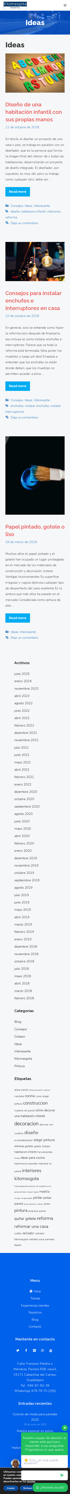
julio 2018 (21, 968)
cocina (30, 1095)
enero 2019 (23, 939)
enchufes (17, 406)
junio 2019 (22, 902)
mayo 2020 (22, 828)
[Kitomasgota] (14, 5)
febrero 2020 (24, 843)
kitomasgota (26, 1179)
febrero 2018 (24, 998)
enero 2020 (23, 851)
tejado (17, 1245)
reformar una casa (31, 1226)
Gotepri (19, 1036)
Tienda (35, 1298)
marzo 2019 (23, 924)
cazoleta (19, 1096)
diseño (15, 211)
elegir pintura (44, 1140)
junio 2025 (22, 674)
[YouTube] (50, 1350)
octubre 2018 (24, 961)
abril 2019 (22, 917)
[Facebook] (26, 1350)
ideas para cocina (33, 1158)
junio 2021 (22, 755)
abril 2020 (22, 836)
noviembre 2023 (26, 688)
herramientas (45, 1152)
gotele (37, 1146)
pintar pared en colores (33, 1204)
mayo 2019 (22, 910)
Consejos (17, 206)
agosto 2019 (23, 887)
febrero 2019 (24, 932)
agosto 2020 (23, 814)
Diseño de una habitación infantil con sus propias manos (33, 112)
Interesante (42, 206)
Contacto (35, 1326)
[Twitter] (18, 1350)
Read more (17, 191)
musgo (17, 1198)
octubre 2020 (24, 799)
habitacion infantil (33, 211)
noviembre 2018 (26, 954)
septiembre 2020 (27, 806)
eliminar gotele (23, 1146)
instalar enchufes (37, 406)
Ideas (28, 206)
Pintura (19, 1066)
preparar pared (37, 1211)
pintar (37, 1197)
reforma (11, 217)
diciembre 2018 (25, 946)
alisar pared (21, 1090)
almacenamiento (36, 1090)
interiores (53, 211)
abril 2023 (22, 696)
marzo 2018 (23, 991)
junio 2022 (22, 711)
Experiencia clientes (35, 1305)
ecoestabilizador (23, 1140)
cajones (47, 1090)
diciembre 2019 (25, 858)
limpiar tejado (32, 1192)
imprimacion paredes (26, 1163)
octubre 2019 (24, 873)
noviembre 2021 (26, 740)
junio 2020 (22, 821)
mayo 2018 (22, 976)
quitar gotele (25, 1218)
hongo (17, 1158)
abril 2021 (22, 769)
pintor (47, 1204)
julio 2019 (21, 895)
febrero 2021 (24, 777)
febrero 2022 (24, 725)
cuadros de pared (24, 1110)
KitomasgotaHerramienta (24, 1186)
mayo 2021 (22, 762)
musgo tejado (26, 1198)
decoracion (26, 1123)
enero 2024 (23, 681)
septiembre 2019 (27, 880)
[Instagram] (42, 1350)
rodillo (18, 1233)
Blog (17, 1022)
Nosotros (35, 1312)
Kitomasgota (23, 1058)
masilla (44, 1191)
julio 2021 (21, 747)
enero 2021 (23, 784)
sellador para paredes (41, 1239)
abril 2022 (22, 718)
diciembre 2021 (25, 733)
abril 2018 (22, 983)
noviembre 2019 (26, 865)
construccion (35, 1103)
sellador (28, 1233)
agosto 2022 (23, 703)
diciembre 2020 (25, 792)
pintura (20, 1210)
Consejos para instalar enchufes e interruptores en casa (33, 300)
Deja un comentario (24, 223)
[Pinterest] (34, 1350)
